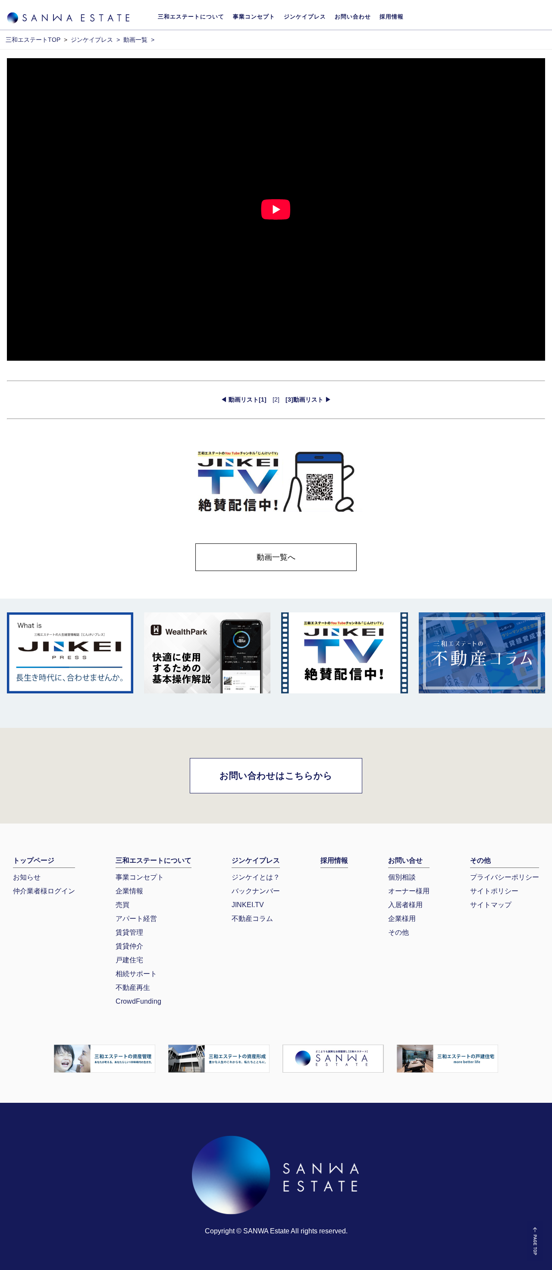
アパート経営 (136, 918)
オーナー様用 (409, 891)
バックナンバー (256, 891)
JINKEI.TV (248, 904)
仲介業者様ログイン (44, 891)
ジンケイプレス (305, 16)
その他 (398, 932)
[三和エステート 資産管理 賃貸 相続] (104, 1058)
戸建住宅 (129, 960)
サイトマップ (490, 904)
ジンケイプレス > (95, 39)
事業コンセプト (254, 16)
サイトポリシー (494, 891)
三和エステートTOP (33, 39)
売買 (122, 904)
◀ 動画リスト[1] (244, 399)
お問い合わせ (353, 16)
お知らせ (27, 877)
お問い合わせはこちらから (276, 775)
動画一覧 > (138, 39)
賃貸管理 (129, 932)
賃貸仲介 (129, 946)
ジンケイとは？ (256, 877)
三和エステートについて (191, 16)
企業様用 (402, 918)
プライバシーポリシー (504, 877)
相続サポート (136, 973)
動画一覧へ (276, 557)
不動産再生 (133, 987)
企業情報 (129, 891)
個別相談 (402, 877)
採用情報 (392, 16)
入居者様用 (405, 904)
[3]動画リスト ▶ (308, 399)
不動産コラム (252, 918)
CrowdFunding (138, 1001)
